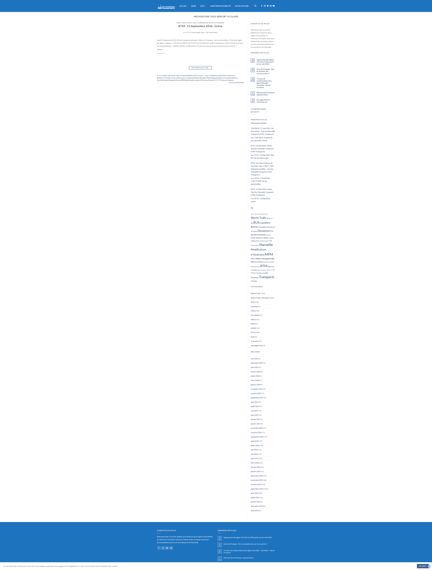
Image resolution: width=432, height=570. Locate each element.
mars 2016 (255, 463)
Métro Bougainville (212, 78)
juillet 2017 (255, 406)
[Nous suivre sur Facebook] (262, 6)
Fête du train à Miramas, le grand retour (265, 93)
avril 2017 (255, 411)
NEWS (193, 6)
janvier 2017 (255, 424)
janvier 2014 (255, 502)
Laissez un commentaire (236, 82)
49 (259, 214)
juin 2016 (254, 450)
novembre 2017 (257, 389)
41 (257, 214)
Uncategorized (256, 345)
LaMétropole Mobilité (220, 6)
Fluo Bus (168, 78)
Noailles (187, 80)
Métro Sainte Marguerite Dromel (170, 80)
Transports (230, 80)
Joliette (271, 238)
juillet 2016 (255, 445)
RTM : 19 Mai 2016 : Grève (261, 199)
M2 (195, 78)
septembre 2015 (257, 489)
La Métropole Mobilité (259, 121)
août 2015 (255, 493)
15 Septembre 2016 (215, 75)
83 (266, 214)
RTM (202, 6)
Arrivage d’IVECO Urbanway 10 (263, 101)
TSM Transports (212, 32)
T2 (217, 80)
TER (254, 273)
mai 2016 (254, 454)
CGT (163, 78)
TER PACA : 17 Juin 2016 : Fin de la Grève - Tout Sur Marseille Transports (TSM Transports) (263, 131)
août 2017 (255, 402)
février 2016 (255, 467)
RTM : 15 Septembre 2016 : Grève (200, 26)
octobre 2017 (256, 393)
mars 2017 (255, 415)
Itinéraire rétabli (262, 238)
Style (253, 337)
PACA (258, 266)
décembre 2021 (257, 363)
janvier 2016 (255, 471)
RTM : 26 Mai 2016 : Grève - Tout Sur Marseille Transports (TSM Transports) (262, 148)
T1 (215, 80)
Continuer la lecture (200, 68)
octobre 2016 (256, 432)
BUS (207, 22)
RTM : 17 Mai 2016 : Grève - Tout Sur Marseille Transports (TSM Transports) (262, 192)
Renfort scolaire (195, 80)
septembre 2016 (257, 437)
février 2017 (255, 419)
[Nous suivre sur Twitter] (268, 6)
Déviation (264, 230)
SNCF (268, 270)
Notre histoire (242, 6)
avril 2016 (255, 458)
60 (263, 214)
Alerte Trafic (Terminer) (196, 22)
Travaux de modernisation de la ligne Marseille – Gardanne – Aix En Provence (264, 83)
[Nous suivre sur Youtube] (273, 6)
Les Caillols (187, 78)
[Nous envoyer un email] (271, 6)
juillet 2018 (255, 376)
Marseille (199, 78)
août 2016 (255, 441)
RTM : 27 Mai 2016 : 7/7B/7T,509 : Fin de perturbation (261, 181)
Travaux (254, 281)
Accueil (183, 6)
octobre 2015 (256, 484)
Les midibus (255, 315)
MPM (182, 80)
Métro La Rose (257, 262)
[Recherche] (255, 6)
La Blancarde (180, 78)
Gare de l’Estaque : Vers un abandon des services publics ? (265, 71)
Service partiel (262, 270)
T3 (219, 80)
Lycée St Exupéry (264, 241)
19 (251, 214)
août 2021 (255, 367)
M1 (193, 78)
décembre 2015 (257, 476)
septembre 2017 (257, 398)
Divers (253, 311)
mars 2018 (255, 380)
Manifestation (255, 245)
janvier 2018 (255, 384)
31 (255, 214)
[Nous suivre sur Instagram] (265, 6)
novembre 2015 (257, 480)
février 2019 (255, 372)
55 (261, 214)
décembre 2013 (257, 506)
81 (265, 214)
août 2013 (255, 510)
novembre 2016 (257, 428)
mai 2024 (254, 359)
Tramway (220, 22)
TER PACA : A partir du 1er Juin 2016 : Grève (261, 139)
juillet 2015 (255, 497)
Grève (173, 78)
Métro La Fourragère (225, 78)
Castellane (262, 227)
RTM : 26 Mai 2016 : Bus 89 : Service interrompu (262, 156)
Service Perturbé (209, 80)
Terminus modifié (262, 273)
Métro (211, 22)
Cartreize (254, 306)
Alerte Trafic (182, 22)
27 (253, 214)
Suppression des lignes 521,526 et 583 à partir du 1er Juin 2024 (265, 62)
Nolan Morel (256, 119)
